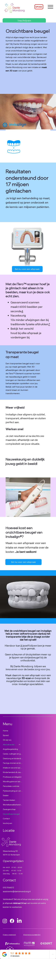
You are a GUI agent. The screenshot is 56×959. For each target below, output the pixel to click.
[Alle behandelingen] (19, 744)
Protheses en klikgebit (12, 777)
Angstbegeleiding (10, 749)
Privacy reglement (9, 935)
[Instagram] (5, 921)
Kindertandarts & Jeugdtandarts (13, 772)
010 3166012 (8, 887)
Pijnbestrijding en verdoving (13, 791)
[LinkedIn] (19, 921)
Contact (6, 818)
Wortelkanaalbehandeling (13, 804)
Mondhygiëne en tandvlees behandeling (13, 781)
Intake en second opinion (13, 768)
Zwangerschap (9, 809)
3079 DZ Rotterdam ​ (11, 855)
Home (5, 730)
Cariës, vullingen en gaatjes (13, 754)
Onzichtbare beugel (11, 814)
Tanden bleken (9, 800)
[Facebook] (12, 921)
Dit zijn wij (7, 740)
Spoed (6, 735)
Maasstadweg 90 (10, 851)
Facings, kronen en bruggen (13, 763)
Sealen (6, 795)
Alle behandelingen (10, 744)
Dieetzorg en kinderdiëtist (13, 758)
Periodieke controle (11, 786)
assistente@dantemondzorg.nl (17, 891)
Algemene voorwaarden (32, 935)
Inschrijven (7, 823)
